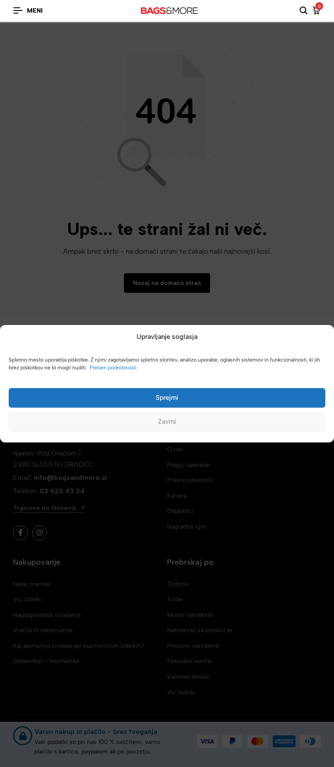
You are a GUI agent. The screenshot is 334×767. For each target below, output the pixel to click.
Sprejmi (167, 398)
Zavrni (167, 421)
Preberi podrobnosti (113, 368)
